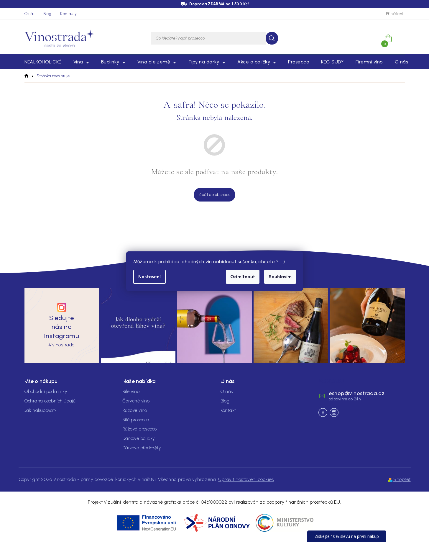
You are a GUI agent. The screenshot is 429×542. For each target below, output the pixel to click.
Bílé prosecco (135, 420)
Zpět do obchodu (214, 194)
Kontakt (228, 410)
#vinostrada (61, 345)
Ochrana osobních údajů (50, 401)
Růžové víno (134, 410)
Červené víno (135, 401)
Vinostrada (334, 412)
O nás (29, 13)
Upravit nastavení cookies (246, 479)
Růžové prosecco (139, 429)
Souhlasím (280, 276)
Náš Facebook (322, 412)
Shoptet (401, 479)
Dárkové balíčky (138, 438)
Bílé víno (130, 391)
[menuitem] (43, 62)
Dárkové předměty (141, 448)
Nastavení (149, 276)
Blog (47, 13)
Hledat (272, 38)
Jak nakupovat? (40, 410)
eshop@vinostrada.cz (356, 393)
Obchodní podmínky (45, 391)
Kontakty (68, 13)
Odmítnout (242, 276)
